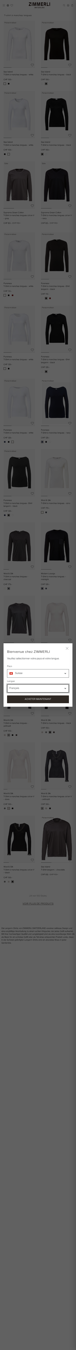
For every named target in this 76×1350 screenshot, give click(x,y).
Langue (11, 681)
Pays (9, 666)
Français (14, 688)
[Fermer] (67, 648)
